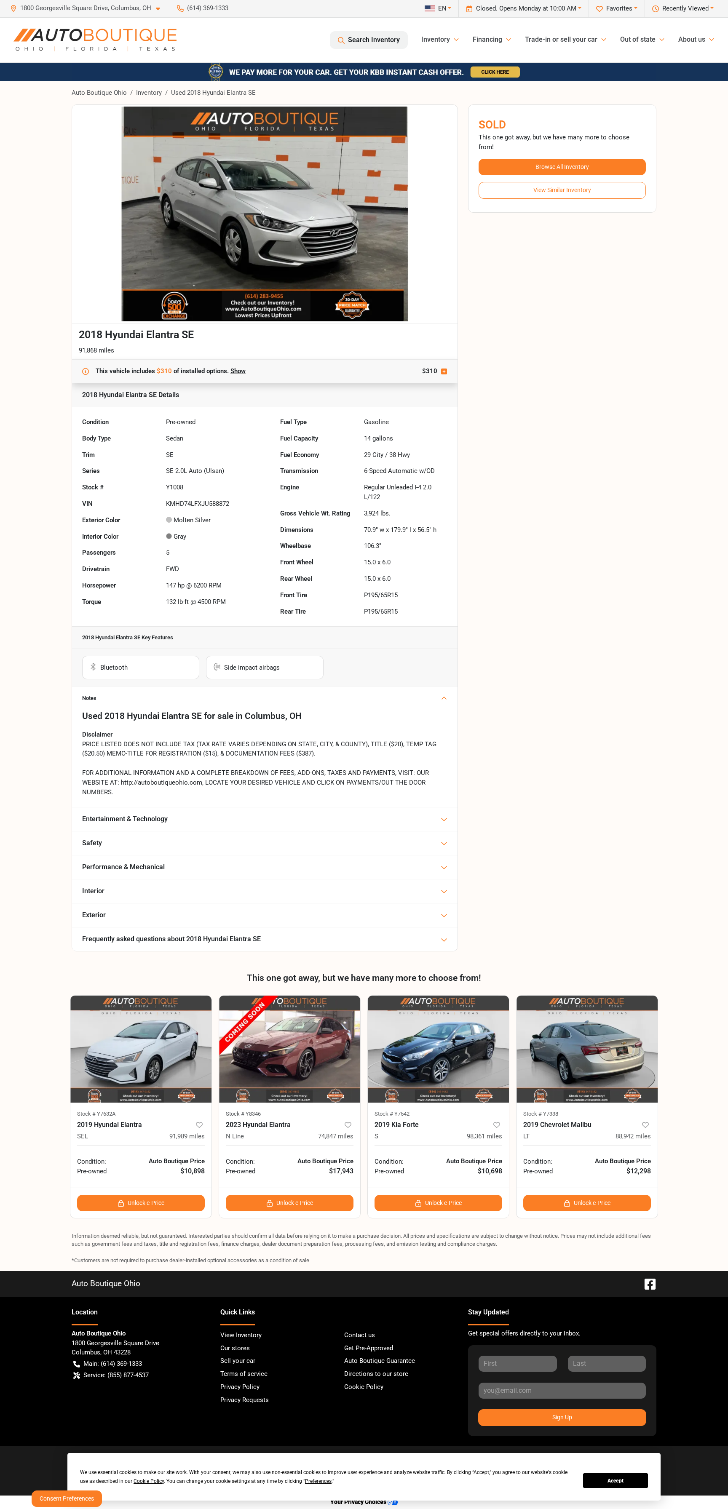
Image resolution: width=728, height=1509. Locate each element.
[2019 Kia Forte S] (438, 1049)
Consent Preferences (67, 1498)
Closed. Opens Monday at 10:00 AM (526, 8)
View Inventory (241, 1335)
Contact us (359, 1335)
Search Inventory (374, 40)
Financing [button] (487, 39)
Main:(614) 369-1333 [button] (112, 1363)
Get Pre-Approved (368, 1348)
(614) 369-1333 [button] (207, 8)
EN (442, 8)
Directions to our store (376, 1374)
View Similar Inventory (562, 190)
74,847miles (335, 1136)
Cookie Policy (363, 1387)
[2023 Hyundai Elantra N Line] (289, 1049)
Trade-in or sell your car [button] (561, 39)
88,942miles (633, 1136)
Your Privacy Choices (359, 1502)
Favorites (619, 8)
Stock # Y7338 (540, 1114)
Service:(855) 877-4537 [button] (116, 1375)
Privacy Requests (244, 1400)
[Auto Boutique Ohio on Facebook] (646, 1283)
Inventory (149, 92)
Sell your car (237, 1361)
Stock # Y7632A (96, 1114)
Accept (616, 1481)
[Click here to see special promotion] (364, 71)
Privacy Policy (240, 1387)
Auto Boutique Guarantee (379, 1361)
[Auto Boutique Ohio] (95, 40)
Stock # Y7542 (392, 1114)
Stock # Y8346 (243, 1114)
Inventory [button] (435, 39)
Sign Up (562, 1417)
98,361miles (484, 1136)
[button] (88, 8)
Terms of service (244, 1374)
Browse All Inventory (562, 166)
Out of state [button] (638, 39)
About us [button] (691, 39)
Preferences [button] (318, 1481)
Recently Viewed (685, 8)
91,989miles (187, 1136)
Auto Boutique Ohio (99, 92)
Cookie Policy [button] (149, 1481)
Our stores (235, 1348)
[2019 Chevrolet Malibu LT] (587, 1049)
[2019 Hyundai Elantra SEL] (140, 1049)
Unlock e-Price (146, 1202)
